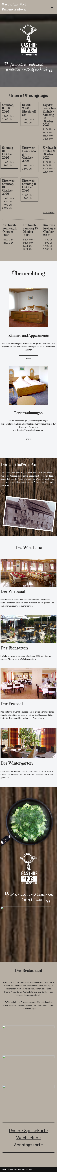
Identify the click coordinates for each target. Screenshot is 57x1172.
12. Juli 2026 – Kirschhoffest (29, 110)
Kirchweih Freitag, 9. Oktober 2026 (49, 153)
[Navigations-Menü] (52, 7)
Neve (4, 1169)
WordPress (27, 1169)
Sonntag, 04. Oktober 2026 (7, 153)
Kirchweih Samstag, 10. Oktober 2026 (30, 230)
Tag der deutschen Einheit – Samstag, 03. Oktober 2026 (49, 115)
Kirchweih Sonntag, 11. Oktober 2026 (29, 185)
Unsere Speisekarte (28, 1130)
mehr (28, 358)
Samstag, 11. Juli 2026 (8, 108)
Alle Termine (48, 212)
